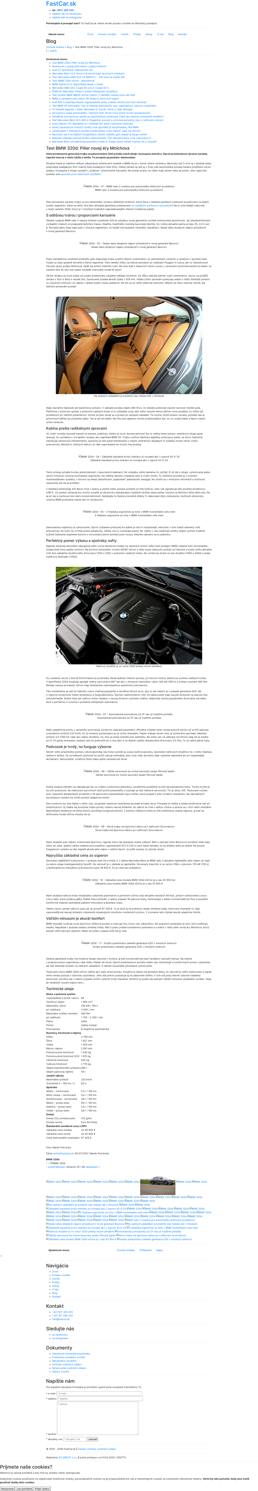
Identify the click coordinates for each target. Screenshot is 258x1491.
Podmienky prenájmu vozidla (68, 1357)
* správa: (51, 1433)
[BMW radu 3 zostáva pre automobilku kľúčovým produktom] (160, 1219)
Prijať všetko (42, 1488)
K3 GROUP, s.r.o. (68, 1457)
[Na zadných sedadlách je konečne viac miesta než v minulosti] (82, 1204)
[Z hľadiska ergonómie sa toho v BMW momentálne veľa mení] (113, 1212)
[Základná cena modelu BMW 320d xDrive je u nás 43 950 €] (81, 1238)
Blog (69, 47)
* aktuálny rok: (54, 1439)
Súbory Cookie (60, 1371)
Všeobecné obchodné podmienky (71, 1353)
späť (51, 50)
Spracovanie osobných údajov (69, 1367)
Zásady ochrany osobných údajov (97, 1448)
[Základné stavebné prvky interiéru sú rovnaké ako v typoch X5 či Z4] (86, 1208)
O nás (55, 1289)
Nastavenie (7, 1488)
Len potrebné (24, 1488)
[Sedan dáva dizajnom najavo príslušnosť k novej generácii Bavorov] (85, 1223)
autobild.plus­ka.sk (63, 1153)
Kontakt (56, 1296)
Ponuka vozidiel (61, 1275)
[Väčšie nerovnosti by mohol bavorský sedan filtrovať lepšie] (81, 1235)
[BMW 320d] (53, 1181)
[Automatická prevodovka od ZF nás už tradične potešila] (148, 1231)
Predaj (55, 1282)
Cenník (56, 1278)
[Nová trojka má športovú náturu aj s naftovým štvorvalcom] (151, 1235)
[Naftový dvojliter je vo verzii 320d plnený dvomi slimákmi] (80, 1231)
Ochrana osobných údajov (67, 1364)
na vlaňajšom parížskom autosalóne (151, 205)
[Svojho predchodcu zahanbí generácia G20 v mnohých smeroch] (154, 1238)
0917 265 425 (65, 10)
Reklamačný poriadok (64, 1360)
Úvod (55, 1271)
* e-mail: (51, 1393)
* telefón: (51, 1398)
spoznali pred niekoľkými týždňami (81, 174)
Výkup (55, 1285)
